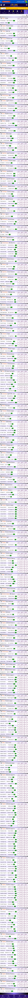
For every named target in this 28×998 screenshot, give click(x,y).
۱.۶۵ (19, 140)
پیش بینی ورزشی (25, 997)
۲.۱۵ (26, 175)
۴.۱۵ (23, 28)
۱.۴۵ (19, 33)
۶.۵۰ (26, 33)
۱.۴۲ (19, 312)
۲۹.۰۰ (26, 390)
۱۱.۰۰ (23, 201)
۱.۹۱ (19, 136)
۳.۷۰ (26, 22)
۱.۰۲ (19, 390)
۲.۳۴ (19, 783)
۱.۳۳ (26, 194)
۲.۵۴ (26, 783)
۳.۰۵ (23, 150)
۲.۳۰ (26, 266)
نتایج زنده (14, 997)
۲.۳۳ (26, 920)
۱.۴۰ (19, 78)
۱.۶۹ (19, 440)
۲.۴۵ (26, 479)
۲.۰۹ (19, 873)
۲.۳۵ (19, 509)
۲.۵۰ (19, 343)
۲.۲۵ (26, 148)
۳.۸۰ (26, 50)
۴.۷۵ (23, 65)
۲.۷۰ (19, 330)
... (19, 384)
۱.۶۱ (19, 247)
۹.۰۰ (19, 466)
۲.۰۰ (19, 256)
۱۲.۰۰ (26, 382)
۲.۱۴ (26, 181)
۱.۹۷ (19, 965)
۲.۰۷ (26, 835)
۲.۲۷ (26, 591)
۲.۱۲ (19, 625)
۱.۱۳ (19, 20)
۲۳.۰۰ (26, 201)
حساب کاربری (3, 997)
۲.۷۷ (23, 239)
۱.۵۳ (19, 223)
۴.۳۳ (23, 33)
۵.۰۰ (26, 125)
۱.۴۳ (19, 71)
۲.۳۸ (26, 509)
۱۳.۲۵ (26, 41)
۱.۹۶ (26, 819)
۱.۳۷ (26, 234)
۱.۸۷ (26, 846)
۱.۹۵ (19, 281)
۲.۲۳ (19, 261)
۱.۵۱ (26, 28)
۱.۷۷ (26, 351)
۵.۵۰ (19, 28)
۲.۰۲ (19, 418)
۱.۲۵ (19, 747)
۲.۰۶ (19, 205)
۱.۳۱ (19, 386)
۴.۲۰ (23, 48)
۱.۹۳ (19, 603)
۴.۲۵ (26, 60)
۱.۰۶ (19, 201)
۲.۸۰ (23, 22)
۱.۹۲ (26, 507)
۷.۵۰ (26, 78)
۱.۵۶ (19, 58)
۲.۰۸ (19, 110)
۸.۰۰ (26, 373)
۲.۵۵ (26, 516)
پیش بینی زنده (20, 997)
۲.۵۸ (26, 569)
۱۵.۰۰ (26, 20)
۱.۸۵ (19, 103)
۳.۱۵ (23, 110)
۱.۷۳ (19, 155)
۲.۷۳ (26, 545)
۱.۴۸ (26, 168)
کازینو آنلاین (8, 997)
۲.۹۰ (22, 92)
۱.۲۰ (19, 686)
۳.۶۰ (23, 35)
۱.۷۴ (19, 203)
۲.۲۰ (19, 22)
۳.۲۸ (26, 518)
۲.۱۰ (19, 424)
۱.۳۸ (19, 850)
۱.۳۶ (19, 65)
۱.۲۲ (19, 108)
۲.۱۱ (19, 157)
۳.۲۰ (19, 56)
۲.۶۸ (26, 251)
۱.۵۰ (19, 299)
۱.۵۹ (19, 672)
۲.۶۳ (19, 609)
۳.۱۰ (22, 175)
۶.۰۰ (26, 73)
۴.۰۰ (22, 58)
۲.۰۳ (19, 798)
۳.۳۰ (26, 97)
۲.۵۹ (19, 279)
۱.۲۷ (19, 375)
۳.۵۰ (23, 43)
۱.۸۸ (19, 50)
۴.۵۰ (26, 43)
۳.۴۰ (19, 35)
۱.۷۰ (19, 43)
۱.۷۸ (19, 571)
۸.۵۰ (23, 20)
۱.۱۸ (19, 289)
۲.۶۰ (19, 479)
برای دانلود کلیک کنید (6, 1)
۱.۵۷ (19, 125)
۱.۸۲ (19, 60)
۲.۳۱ (19, 457)
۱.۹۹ (26, 35)
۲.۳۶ (19, 516)
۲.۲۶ (26, 877)
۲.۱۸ (19, 523)
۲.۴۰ (19, 239)
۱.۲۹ (19, 123)
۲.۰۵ (19, 80)
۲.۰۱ (19, 97)
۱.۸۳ (19, 430)
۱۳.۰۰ (26, 229)
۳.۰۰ (22, 80)
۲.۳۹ (26, 343)
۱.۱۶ (19, 163)
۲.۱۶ (26, 567)
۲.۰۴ (19, 428)
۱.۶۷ (19, 145)
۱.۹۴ (19, 92)
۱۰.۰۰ (26, 108)
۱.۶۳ (19, 779)
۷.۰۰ (22, 41)
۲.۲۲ (19, 274)
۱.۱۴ (19, 41)
